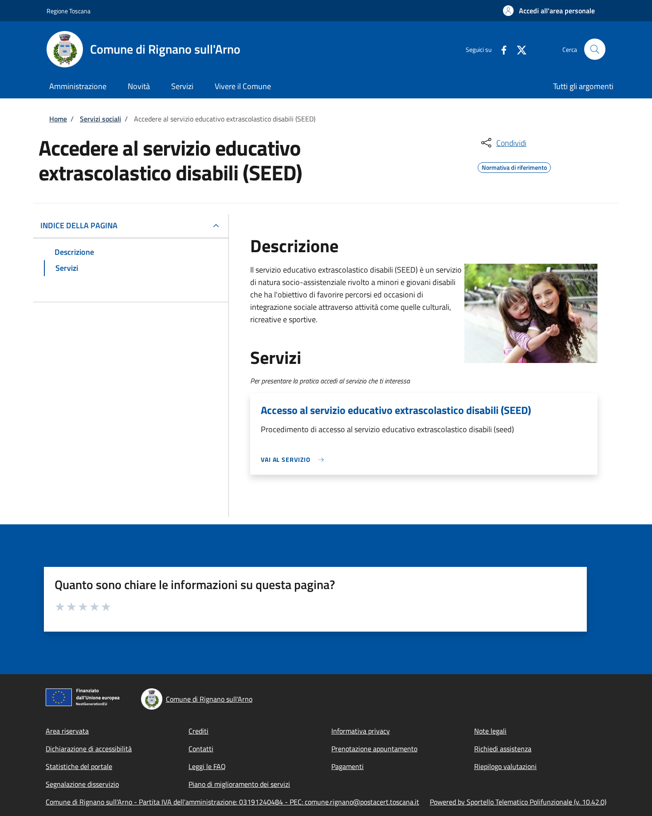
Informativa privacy (360, 731)
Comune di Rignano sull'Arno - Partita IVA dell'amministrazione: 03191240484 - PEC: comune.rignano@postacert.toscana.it (232, 801)
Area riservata (67, 731)
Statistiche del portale (79, 766)
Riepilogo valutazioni (505, 766)
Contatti (201, 748)
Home (58, 118)
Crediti (198, 731)
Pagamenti (347, 766)
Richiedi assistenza (502, 748)
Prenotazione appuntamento (374, 748)
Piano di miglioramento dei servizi (239, 784)
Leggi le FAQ (207, 766)
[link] (294, 459)
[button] (548, 10)
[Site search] (594, 49)
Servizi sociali (100, 118)
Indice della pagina (79, 225)
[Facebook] (500, 49)
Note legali (490, 731)
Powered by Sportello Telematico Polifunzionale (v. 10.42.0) (518, 801)
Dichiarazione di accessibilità (89, 748)
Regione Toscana (68, 11)
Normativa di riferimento (514, 166)
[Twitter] (518, 49)
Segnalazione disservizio (82, 784)
